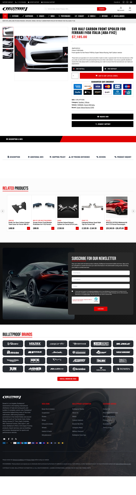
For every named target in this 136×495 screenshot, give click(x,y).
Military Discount (77, 431)
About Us (75, 413)
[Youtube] (131, 2)
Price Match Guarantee (110, 413)
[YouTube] (4, 439)
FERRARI (80, 105)
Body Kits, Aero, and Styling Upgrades (14, 21)
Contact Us (106, 409)
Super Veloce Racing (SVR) (85, 107)
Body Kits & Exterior (48, 409)
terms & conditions (94, 291)
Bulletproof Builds (78, 409)
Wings (44, 420)
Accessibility (107, 424)
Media (74, 416)
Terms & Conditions (18, 460)
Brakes (44, 416)
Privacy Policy (107, 420)
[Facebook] (123, 2)
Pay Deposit (112, 69)
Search (101, 9)
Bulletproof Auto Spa (79, 435)
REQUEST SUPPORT (104, 124)
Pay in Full (80, 69)
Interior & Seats (47, 431)
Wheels (44, 428)
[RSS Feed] (15, 438)
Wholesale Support (109, 416)
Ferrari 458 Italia (89, 105)
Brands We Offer (77, 424)
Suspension (45, 413)
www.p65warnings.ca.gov (123, 464)
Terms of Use (107, 428)
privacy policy (86, 294)
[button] (16, 54)
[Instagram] (127, 2)
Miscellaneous (46, 435)
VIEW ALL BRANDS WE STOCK (68, 379)
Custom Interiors (77, 420)
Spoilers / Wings (31, 21)
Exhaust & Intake (47, 424)
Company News (77, 428)
